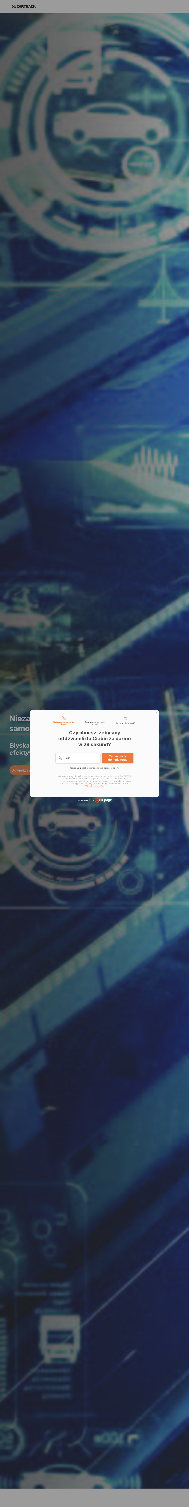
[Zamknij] (156, 712)
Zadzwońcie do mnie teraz (117, 757)
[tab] (63, 721)
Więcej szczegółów (94, 786)
